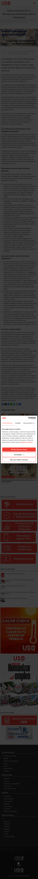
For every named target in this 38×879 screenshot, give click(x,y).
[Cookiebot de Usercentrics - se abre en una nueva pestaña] (28, 418)
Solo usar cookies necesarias (19, 459)
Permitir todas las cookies (19, 449)
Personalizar (18, 454)
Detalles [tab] (18, 423)
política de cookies (26, 442)
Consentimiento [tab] (7, 423)
